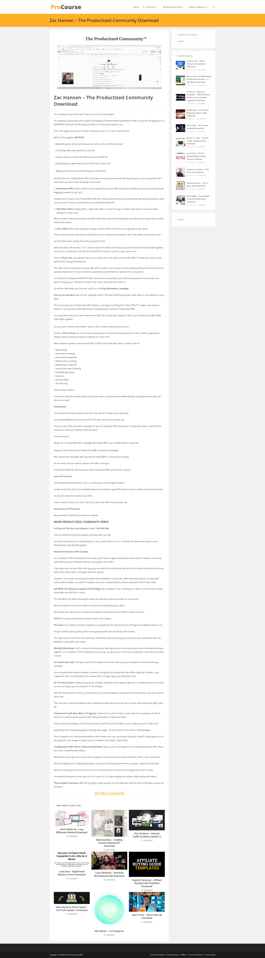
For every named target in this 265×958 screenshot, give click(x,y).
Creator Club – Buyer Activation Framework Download (196, 64)
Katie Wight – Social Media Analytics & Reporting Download (198, 199)
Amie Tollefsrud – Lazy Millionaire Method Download (71, 831)
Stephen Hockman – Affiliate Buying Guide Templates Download (147, 883)
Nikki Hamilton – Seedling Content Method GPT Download (109, 843)
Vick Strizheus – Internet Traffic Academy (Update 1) (147, 835)
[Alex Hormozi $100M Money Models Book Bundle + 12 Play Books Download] (180, 80)
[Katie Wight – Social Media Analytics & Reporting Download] (180, 200)
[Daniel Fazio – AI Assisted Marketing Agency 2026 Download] (180, 114)
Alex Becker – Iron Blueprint (109, 931)
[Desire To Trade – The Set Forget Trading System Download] (180, 142)
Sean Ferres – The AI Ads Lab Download (147, 916)
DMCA (183, 955)
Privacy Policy (210, 955)
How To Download (157, 955)
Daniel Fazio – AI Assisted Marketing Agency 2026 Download (197, 113)
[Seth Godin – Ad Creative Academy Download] (180, 128)
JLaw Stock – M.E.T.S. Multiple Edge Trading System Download (196, 156)
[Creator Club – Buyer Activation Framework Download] (180, 65)
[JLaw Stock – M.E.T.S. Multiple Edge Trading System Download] (180, 157)
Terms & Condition (195, 955)
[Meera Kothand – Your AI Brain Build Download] (180, 185)
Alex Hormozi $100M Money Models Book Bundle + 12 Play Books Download (199, 79)
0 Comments (201, 70)
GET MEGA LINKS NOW (109, 793)
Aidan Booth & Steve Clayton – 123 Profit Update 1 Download (72, 909)
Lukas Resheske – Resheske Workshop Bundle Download (109, 874)
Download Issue (172, 955)
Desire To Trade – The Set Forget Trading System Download (198, 141)
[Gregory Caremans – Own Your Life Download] (180, 172)
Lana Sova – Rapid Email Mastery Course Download (72, 873)
